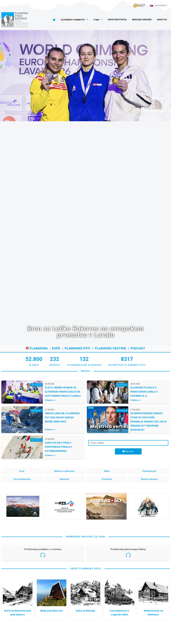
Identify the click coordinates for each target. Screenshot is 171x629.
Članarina (38, 348)
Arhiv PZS (162, 20)
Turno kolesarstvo (22, 479)
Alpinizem (64, 479)
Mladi (106, 471)
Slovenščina (160, 5)
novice (85, 371)
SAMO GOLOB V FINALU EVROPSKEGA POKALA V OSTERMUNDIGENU (58, 446)
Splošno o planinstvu (64, 471)
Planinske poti (77, 348)
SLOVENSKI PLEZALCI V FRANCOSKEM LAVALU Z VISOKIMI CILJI (144, 391)
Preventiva (107, 479)
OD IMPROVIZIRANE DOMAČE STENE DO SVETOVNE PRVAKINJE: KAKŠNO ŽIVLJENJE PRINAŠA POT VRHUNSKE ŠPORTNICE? (148, 421)
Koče (56, 348)
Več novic (129, 451)
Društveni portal (117, 20)
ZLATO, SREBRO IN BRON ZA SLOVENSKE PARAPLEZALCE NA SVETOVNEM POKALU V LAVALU (63, 391)
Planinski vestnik (110, 348)
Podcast (137, 348)
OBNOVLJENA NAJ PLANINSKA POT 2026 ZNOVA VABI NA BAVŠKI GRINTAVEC (62, 417)
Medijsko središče (142, 20)
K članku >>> (50, 400)
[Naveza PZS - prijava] (139, 5)
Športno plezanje (149, 479)
